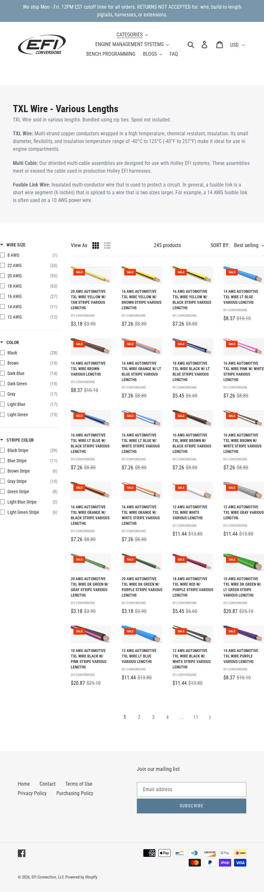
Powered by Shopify (81, 877)
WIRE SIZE (15, 244)
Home (24, 784)
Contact (48, 784)
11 (195, 717)
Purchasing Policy (74, 793)
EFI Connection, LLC (48, 877)
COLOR (12, 342)
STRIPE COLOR (20, 440)
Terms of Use (78, 784)
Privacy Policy (32, 793)
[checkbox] (28, 255)
